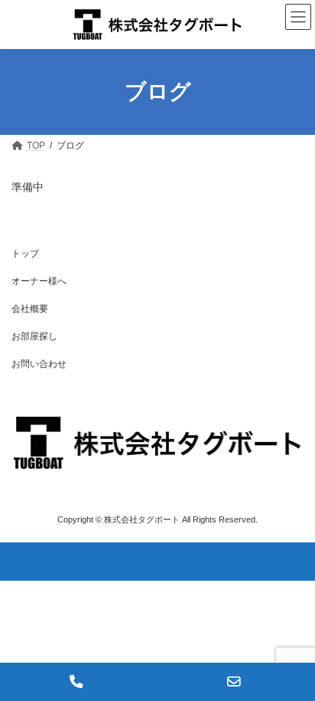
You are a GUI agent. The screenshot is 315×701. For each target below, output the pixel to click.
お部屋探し (34, 336)
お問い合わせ (39, 364)
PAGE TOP (292, 663)
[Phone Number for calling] (79, 682)
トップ (25, 253)
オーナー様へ (39, 281)
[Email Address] (236, 682)
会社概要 (29, 308)
